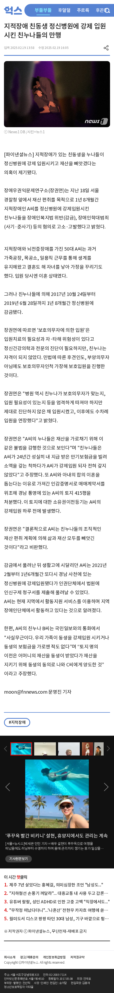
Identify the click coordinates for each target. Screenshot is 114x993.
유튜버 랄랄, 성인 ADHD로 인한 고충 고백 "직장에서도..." (57, 901)
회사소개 (9, 957)
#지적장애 (17, 722)
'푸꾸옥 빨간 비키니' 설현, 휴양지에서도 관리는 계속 (56, 836)
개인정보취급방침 (54, 957)
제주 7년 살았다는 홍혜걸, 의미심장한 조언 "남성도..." (53, 884)
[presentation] (5, 749)
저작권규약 (77, 957)
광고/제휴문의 (29, 957)
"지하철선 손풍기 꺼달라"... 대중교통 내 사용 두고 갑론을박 (58, 893)
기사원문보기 (18, 859)
